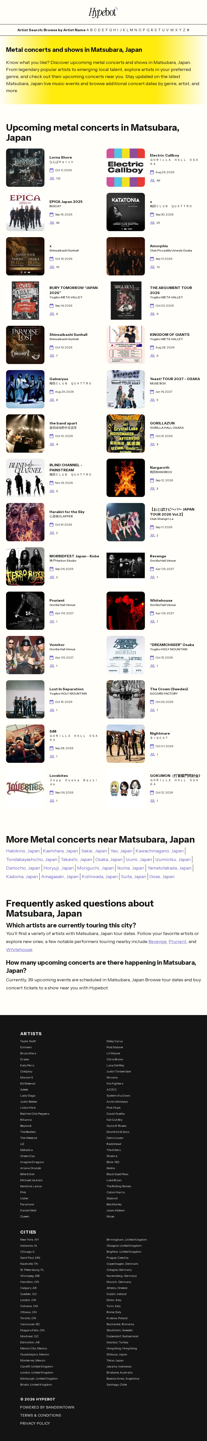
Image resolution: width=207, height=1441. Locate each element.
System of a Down (118, 1095)
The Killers (114, 1150)
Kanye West (28, 1210)
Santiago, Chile (117, 1384)
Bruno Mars (28, 1053)
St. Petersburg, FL (32, 1270)
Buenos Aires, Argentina (123, 1378)
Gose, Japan (161, 876)
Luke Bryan (114, 1180)
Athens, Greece (117, 1288)
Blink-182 (113, 1162)
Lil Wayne (113, 1053)
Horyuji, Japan (58, 868)
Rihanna (26, 1120)
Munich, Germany (119, 1282)
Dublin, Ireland (116, 1294)
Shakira (112, 1156)
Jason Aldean (116, 1210)
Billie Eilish (27, 1174)
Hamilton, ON (29, 1282)
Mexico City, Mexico (33, 1348)
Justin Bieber (28, 1101)
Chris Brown (115, 1059)
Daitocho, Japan (23, 868)
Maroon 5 (26, 1077)
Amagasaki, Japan (60, 876)
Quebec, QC (28, 1294)
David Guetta (116, 1113)
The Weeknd (28, 1138)
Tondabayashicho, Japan (31, 859)
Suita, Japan (133, 876)
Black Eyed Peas (117, 1174)
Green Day (27, 1156)
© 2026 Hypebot (38, 1399)
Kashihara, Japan (60, 851)
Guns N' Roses (116, 1126)
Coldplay (26, 1071)
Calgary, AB (28, 1288)
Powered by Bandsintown (47, 1407)
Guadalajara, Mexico (34, 1354)
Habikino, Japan (23, 851)
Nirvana (112, 1077)
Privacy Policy (35, 1423)
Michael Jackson (31, 1180)
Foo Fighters (115, 1083)
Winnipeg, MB (29, 1276)
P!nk (23, 1192)
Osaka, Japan (108, 859)
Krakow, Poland (117, 1318)
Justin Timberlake (119, 1071)
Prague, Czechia (117, 1257)
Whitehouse (19, 949)
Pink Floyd (113, 1107)
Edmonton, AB (29, 1342)
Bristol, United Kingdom (36, 1384)
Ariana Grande (30, 1168)
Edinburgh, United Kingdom (39, 1378)
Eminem (26, 1047)
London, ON (28, 1300)
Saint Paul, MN (30, 1257)
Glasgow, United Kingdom (124, 1245)
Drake (24, 1059)
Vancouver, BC (30, 1324)
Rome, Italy (114, 1312)
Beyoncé (25, 1126)
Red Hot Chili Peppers (34, 1113)
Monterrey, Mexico (32, 1360)
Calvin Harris (116, 1192)
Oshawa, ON (29, 1306)
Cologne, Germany (119, 1270)
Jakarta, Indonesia (119, 1366)
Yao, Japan (121, 851)
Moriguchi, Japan (95, 868)
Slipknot (112, 1198)
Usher (24, 1198)
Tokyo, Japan (115, 1360)
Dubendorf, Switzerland (122, 1336)
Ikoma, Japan (130, 868)
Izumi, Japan (139, 859)
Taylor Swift (28, 1041)
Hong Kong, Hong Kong (122, 1348)
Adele (24, 1089)
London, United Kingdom (36, 1372)
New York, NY (29, 1239)
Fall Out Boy (114, 1120)
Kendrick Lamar (31, 1186)
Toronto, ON (28, 1318)
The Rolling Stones (119, 1186)
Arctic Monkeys (117, 1101)
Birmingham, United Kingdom (127, 1239)
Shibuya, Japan (117, 1354)
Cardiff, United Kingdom (36, 1366)
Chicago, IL (27, 1251)
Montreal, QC (29, 1336)
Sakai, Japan (94, 851)
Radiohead (114, 1144)
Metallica (26, 1150)
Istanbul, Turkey (117, 1342)
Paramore (27, 1204)
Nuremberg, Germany (122, 1276)
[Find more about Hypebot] (103, 12)
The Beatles (28, 1132)
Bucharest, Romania (120, 1324)
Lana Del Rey (115, 1065)
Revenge (157, 941)
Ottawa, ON (28, 1312)
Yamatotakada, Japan (169, 868)
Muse (110, 1216)
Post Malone (115, 1047)
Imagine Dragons (32, 1162)
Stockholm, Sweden (120, 1330)
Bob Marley (114, 1204)
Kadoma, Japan (22, 876)
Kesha (111, 1168)
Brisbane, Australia (120, 1372)
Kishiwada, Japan (100, 876)
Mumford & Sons (118, 1132)
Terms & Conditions (40, 1415)
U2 (22, 1144)
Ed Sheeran (28, 1083)
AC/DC (112, 1089)
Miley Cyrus (115, 1041)
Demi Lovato (115, 1138)
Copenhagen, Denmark (122, 1264)
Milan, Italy (114, 1300)
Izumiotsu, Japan (173, 859)
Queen (24, 1216)
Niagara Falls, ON (32, 1330)
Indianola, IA (28, 1245)
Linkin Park (28, 1107)
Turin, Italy (114, 1306)
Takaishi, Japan (76, 859)
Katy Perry (27, 1065)
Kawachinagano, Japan (160, 851)
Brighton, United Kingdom (124, 1251)
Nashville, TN (29, 1264)
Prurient (177, 941)
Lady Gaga (27, 1095)
